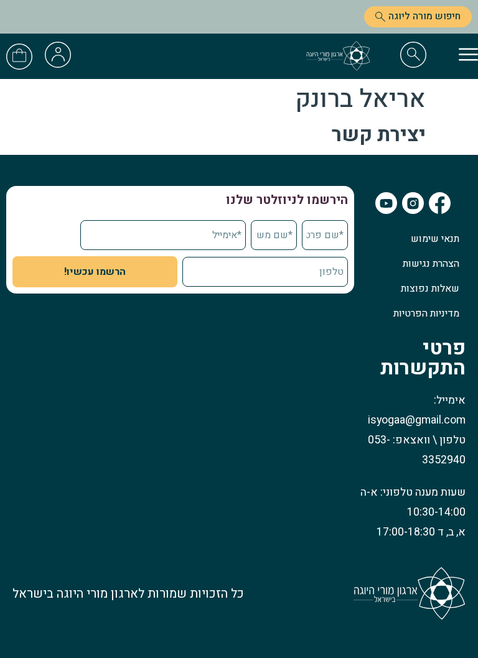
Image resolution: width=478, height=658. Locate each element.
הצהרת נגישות (431, 263)
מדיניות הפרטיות (426, 313)
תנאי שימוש (435, 238)
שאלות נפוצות (430, 288)
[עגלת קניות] (19, 55)
